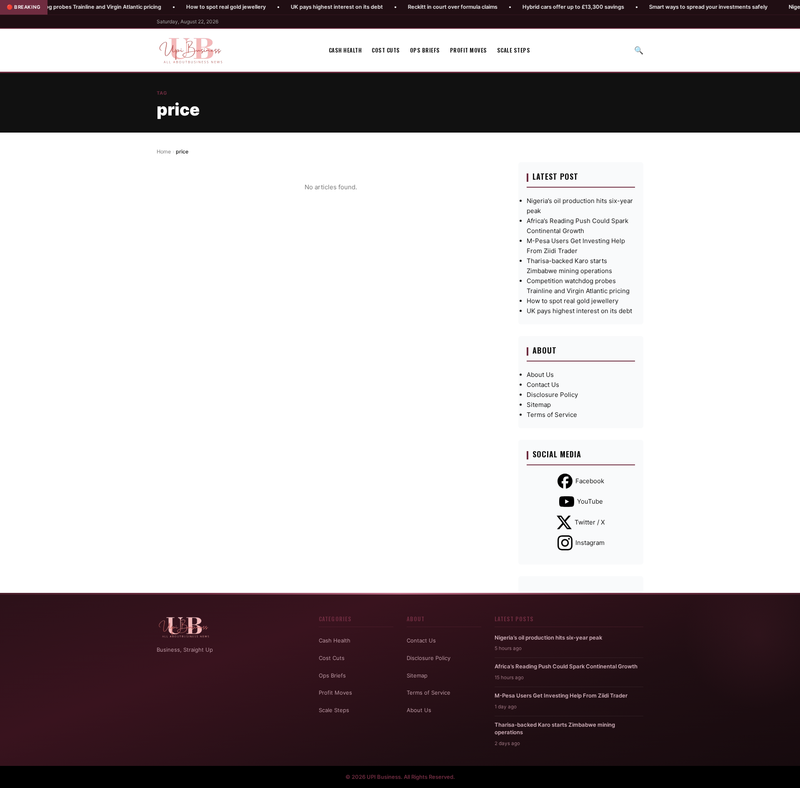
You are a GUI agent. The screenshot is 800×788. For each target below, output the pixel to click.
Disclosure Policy (552, 395)
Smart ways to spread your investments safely (677, 7)
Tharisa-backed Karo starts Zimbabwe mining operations (555, 728)
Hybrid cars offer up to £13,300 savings (542, 7)
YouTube (590, 501)
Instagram (590, 543)
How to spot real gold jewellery (195, 7)
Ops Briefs (425, 50)
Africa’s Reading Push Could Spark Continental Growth (566, 666)
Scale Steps (513, 50)
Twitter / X (590, 522)
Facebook (589, 481)
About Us (540, 375)
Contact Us (543, 385)
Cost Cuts (386, 50)
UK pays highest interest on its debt (306, 7)
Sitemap (539, 405)
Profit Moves (468, 50)
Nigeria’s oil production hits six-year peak (548, 637)
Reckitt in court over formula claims (421, 7)
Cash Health (345, 50)
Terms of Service (552, 415)
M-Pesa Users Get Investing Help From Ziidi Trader (561, 695)
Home (164, 151)
